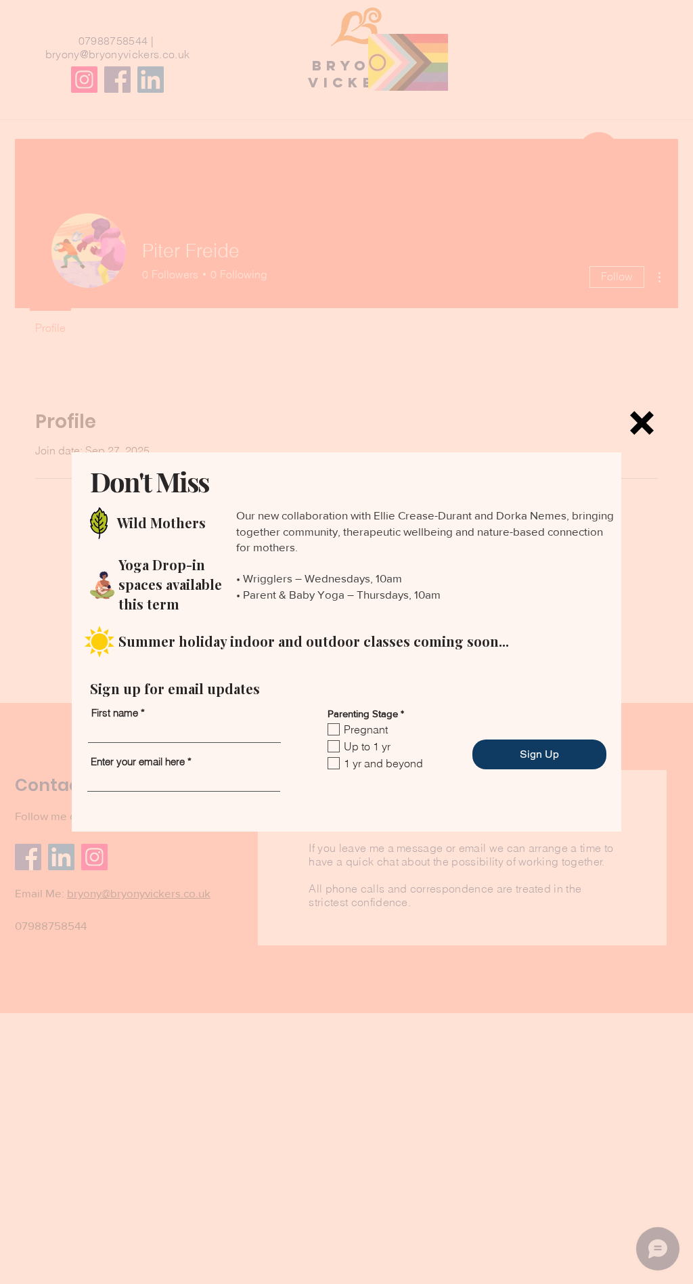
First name (114, 713)
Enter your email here (138, 761)
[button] (642, 422)
